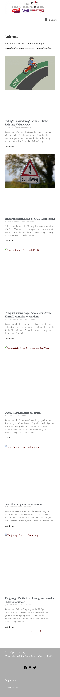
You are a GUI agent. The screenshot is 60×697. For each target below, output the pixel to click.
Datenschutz (11, 687)
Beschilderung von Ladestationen (24, 504)
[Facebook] (25, 668)
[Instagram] (30, 668)
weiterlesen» (9, 146)
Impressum (11, 680)
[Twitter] (34, 668)
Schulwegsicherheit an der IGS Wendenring (30, 218)
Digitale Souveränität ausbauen (23, 412)
